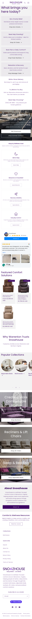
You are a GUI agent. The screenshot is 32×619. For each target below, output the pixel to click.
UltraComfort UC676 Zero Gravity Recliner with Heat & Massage (8, 323)
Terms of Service (8, 562)
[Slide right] (19, 387)
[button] (3, 3)
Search (5, 545)
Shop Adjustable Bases (16, 477)
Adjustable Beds (7, 374)
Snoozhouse (12, 233)
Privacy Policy (7, 558)
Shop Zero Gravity (15, 27)
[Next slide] (29, 255)
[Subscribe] (27, 596)
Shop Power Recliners (15, 58)
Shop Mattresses (16, 473)
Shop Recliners (16, 420)
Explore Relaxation (16, 185)
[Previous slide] (2, 255)
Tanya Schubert (11, 264)
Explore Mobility (16, 205)
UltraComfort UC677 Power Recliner (8, 296)
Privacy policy (26, 613)
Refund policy (6, 615)
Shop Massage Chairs (15, 73)
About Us (16, 507)
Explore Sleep (16, 165)
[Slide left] (12, 387)
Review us (16, 238)
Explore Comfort (16, 225)
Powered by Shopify (17, 613)
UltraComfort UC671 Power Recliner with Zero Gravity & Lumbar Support (23, 297)
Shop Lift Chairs (15, 42)
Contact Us (6, 551)
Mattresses (19, 373)
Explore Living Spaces (16, 415)
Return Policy (6, 555)
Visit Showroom (16, 131)
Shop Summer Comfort (16, 136)
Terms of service (15, 615)
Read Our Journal (16, 524)
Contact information (25, 615)
